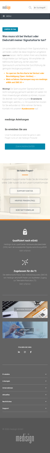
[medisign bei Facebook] (30, 352)
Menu (8, 16)
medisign (12, 8)
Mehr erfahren (25, 251)
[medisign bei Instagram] (25, 352)
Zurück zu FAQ (10, 29)
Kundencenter (28, 109)
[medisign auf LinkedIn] (19, 352)
